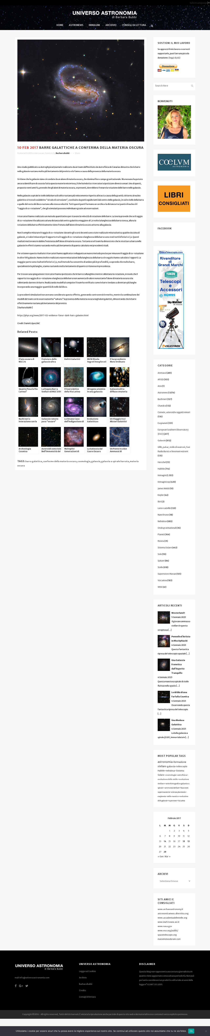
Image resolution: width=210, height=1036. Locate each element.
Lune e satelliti (164, 508)
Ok (191, 1031)
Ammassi (162, 373)
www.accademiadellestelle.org (172, 917)
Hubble (161, 469)
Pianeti (161, 534)
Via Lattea (162, 580)
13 (160, 841)
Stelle (160, 567)
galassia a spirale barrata (115, 461)
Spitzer (161, 560)
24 (179, 846)
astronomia (165, 761)
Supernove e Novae (167, 574)
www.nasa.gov (165, 926)
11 (184, 836)
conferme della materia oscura (60, 461)
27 (160, 852)
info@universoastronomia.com (34, 977)
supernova (173, 801)
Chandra (162, 405)
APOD (160, 379)
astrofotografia (173, 783)
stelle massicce (173, 796)
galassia (95, 461)
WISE (160, 587)
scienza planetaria (178, 792)
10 (179, 836)
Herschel (162, 462)
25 (184, 846)
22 (169, 846)
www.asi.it (174, 922)
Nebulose (162, 521)
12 (188, 836)
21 (165, 846)
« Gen (161, 856)
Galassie (49, 153)
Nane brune (163, 514)
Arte (160, 386)
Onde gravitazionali (167, 528)
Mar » (168, 856)
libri (159, 501)
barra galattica (34, 461)
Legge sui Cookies (87, 971)
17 (179, 841)
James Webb (163, 488)
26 (188, 846)
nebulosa (170, 770)
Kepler (161, 495)
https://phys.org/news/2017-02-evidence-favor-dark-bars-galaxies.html (52, 315)
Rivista (161, 541)
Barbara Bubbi (63, 153)
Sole (160, 554)
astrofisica (182, 775)
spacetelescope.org (167, 935)
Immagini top (164, 482)
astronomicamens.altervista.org (173, 913)
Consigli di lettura (87, 997)
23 (174, 846)
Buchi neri (162, 399)
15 (170, 841)
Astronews (39, 153)
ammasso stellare (172, 788)
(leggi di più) (174, 57)
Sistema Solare (165, 547)
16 (174, 841)
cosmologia (84, 461)
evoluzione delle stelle (168, 779)
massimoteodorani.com (169, 939)
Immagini (162, 475)
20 (160, 846)
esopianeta (162, 796)
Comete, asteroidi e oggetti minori (174, 412)
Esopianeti (163, 423)
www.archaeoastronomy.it (170, 909)
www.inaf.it (163, 922)
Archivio (83, 977)
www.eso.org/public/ (168, 930)
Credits (82, 990)
